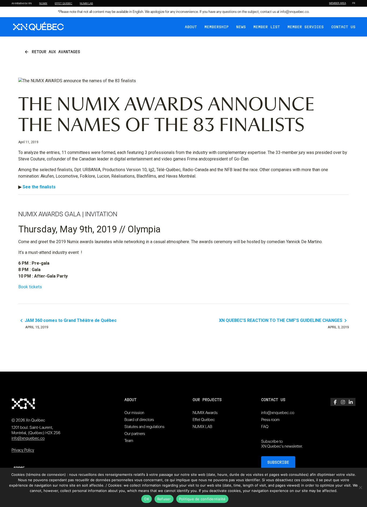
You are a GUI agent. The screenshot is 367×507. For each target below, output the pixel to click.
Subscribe (278, 463)
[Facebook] (335, 402)
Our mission (134, 412)
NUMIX (43, 3)
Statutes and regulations (144, 426)
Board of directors (139, 419)
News (241, 27)
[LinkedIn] (351, 402)
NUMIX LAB (86, 3)
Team (128, 440)
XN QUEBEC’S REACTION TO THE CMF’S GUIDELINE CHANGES (284, 320)
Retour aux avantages (52, 51)
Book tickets (30, 286)
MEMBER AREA (337, 3)
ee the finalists (40, 186)
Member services (305, 27)
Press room (270, 419)
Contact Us (343, 27)
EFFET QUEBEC (63, 3)
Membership (216, 27)
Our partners (134, 433)
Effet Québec (204, 419)
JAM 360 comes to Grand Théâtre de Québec (67, 320)
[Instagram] (343, 402)
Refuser (164, 499)
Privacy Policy (23, 450)
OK (146, 499)
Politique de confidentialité (202, 499)
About (191, 27)
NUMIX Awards (205, 412)
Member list (266, 27)
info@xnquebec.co (294, 12)
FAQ (264, 426)
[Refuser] (360, 487)
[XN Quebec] (38, 27)
